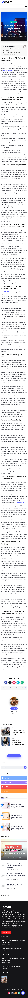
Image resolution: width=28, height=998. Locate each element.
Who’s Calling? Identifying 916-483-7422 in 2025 (17, 806)
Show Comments (14, 756)
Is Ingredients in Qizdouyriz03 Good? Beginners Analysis (17, 828)
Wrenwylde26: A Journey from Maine (14, 854)
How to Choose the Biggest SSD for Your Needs (19, 732)
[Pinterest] (9, 993)
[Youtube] (14, 787)
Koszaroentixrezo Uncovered (11, 948)
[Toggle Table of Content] (24, 46)
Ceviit (5, 34)
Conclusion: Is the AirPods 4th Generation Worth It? (12, 53)
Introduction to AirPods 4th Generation (10, 49)
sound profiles (20, 502)
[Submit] (25, 767)
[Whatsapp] (19, 993)
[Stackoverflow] (14, 791)
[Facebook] (14, 778)
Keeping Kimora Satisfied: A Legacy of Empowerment (18, 817)
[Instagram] (14, 782)
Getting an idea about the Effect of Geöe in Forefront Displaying (14, 865)
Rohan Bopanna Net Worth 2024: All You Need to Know (15, 885)
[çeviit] (7, 2)
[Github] (12, 993)
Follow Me (14, 708)
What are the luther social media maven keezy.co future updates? (15, 875)
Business (5, 981)
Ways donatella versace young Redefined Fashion (18, 742)
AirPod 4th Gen (8, 70)
